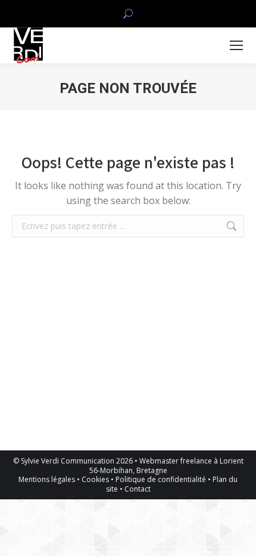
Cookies (95, 479)
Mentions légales (46, 479)
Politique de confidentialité (160, 479)
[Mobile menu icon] (236, 45)
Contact (137, 489)
